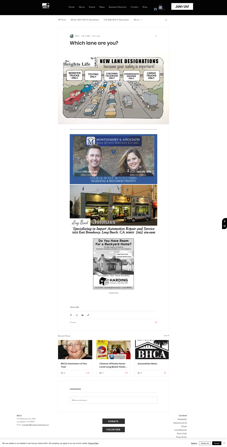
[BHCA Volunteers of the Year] (75, 349)
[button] (160, 6)
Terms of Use (182, 433)
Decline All (205, 443)
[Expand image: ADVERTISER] (113, 159)
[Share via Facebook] (71, 315)
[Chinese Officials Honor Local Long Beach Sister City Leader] (113, 349)
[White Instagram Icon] (224, 226)
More (136, 19)
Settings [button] (194, 443)
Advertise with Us (180, 422)
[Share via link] (88, 315)
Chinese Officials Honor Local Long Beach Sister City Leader (112, 365)
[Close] (224, 443)
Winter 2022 (74, 307)
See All (166, 335)
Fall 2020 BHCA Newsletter (116, 19)
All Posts (62, 19)
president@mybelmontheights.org (35, 425)
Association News (147, 363)
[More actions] (155, 36)
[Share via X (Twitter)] (77, 315)
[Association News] (152, 349)
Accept (216, 443)
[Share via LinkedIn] (82, 315)
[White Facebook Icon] (224, 221)
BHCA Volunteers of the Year (74, 365)
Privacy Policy (181, 437)
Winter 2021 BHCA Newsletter (85, 19)
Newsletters (182, 419)
